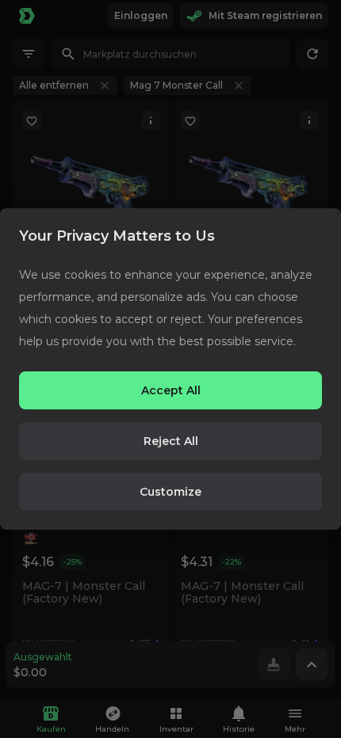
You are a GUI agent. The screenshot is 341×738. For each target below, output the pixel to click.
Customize (170, 492)
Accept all (171, 390)
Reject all (171, 441)
